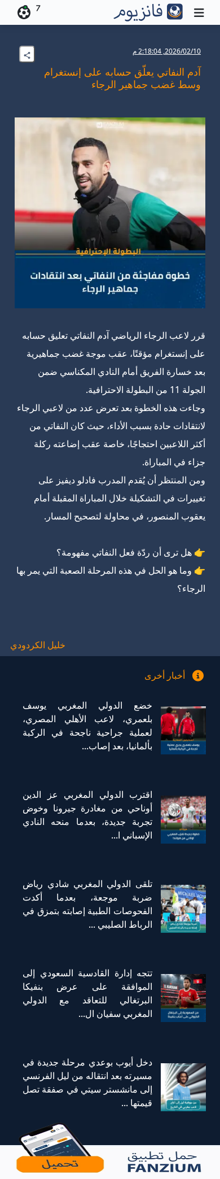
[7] (22, 12)
